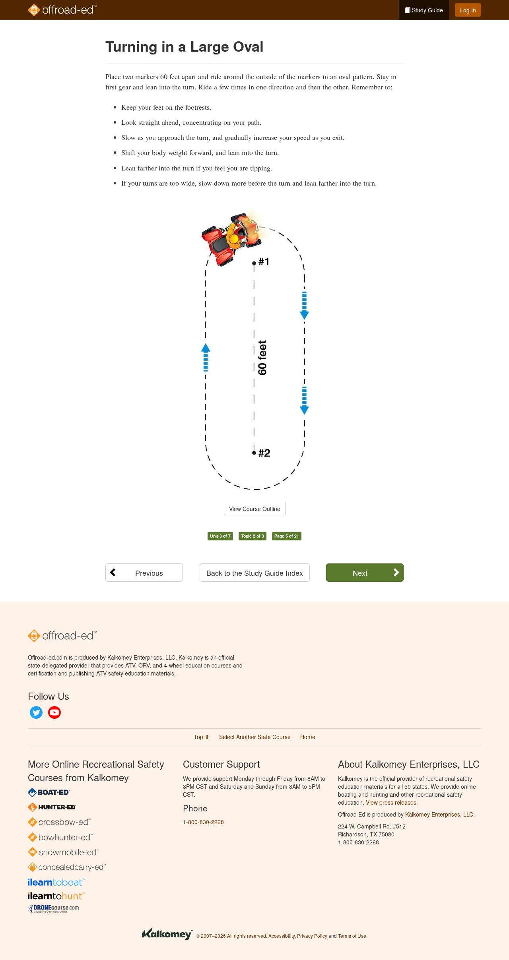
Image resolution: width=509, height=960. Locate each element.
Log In (468, 10)
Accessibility (281, 935)
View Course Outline (254, 509)
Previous (149, 572)
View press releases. (392, 802)
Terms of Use (352, 935)
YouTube (54, 712)
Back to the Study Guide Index (254, 572)
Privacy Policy (312, 935)
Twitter (36, 712)
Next (360, 572)
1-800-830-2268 (203, 822)
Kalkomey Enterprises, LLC (439, 814)
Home (307, 737)
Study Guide (426, 10)
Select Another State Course (255, 737)
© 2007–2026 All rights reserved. (231, 935)
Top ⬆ (202, 737)
